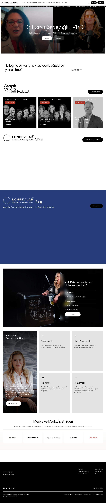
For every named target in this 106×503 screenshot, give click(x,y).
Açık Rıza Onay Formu (98, 494)
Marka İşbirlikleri (99, 471)
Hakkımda (81, 469)
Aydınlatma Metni (87, 494)
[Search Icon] (89, 3)
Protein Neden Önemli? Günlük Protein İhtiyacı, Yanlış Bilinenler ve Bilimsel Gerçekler (51, 246)
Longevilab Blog (99, 469)
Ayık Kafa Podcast (83, 473)
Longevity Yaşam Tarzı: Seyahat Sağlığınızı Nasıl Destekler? (85, 245)
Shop (96, 473)
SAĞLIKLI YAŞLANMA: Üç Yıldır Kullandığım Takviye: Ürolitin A (17, 245)
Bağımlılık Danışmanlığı (84, 471)
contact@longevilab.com (8, 474)
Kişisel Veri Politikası (68, 494)
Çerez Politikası (78, 494)
